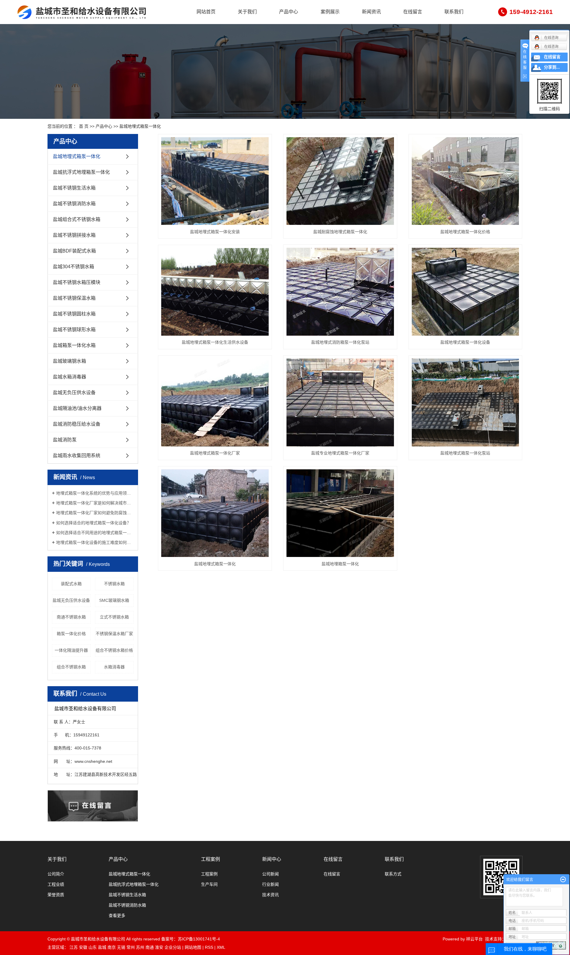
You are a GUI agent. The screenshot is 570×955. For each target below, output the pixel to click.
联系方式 (393, 874)
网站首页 (206, 11)
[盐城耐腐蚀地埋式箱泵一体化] (340, 181)
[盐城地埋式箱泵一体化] (215, 513)
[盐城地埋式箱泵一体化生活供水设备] (215, 292)
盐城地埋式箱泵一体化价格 (465, 231)
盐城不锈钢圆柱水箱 (74, 313)
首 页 (83, 126)
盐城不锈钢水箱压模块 (76, 282)
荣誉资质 (56, 894)
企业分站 (172, 947)
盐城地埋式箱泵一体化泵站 (465, 453)
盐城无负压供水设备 (74, 392)
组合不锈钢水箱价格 (114, 650)
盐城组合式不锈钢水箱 (76, 219)
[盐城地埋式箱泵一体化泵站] (465, 402)
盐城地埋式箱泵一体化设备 (465, 342)
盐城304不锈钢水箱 (73, 266)
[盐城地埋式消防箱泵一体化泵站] (340, 292)
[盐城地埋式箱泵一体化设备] (465, 292)
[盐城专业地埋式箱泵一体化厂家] (340, 402)
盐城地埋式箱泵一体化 (140, 126)
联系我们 (453, 11)
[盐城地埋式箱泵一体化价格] (465, 181)
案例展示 (330, 11)
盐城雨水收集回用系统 (76, 455)
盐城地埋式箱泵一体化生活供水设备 (215, 342)
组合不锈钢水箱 (71, 666)
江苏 (73, 947)
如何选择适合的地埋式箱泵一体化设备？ (93, 522)
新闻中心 (271, 859)
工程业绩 (56, 884)
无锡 (121, 947)
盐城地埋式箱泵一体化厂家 (215, 453)
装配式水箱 (71, 583)
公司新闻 (270, 874)
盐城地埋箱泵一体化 (340, 563)
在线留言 (412, 11)
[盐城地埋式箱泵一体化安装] (215, 181)
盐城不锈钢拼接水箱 (74, 235)
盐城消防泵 (65, 439)
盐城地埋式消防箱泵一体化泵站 (340, 342)
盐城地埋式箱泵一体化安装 (215, 231)
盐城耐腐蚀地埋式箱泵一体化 (340, 231)
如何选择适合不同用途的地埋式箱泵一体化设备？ (95, 532)
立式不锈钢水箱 (114, 617)
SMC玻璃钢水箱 (114, 600)
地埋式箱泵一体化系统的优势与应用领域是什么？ (95, 493)
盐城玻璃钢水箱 (69, 361)
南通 (149, 947)
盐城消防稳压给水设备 (76, 424)
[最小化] (563, 880)
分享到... (552, 67)
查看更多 (117, 915)
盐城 (102, 947)
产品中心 (288, 11)
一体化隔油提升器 (71, 650)
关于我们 (247, 11)
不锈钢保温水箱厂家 (114, 633)
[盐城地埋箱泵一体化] (340, 513)
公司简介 (56, 874)
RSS (209, 947)
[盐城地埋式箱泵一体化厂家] (215, 402)
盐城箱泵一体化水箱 (74, 345)
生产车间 (209, 884)
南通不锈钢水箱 (71, 617)
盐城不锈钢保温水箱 (74, 298)
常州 (130, 947)
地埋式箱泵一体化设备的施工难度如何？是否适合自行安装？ (95, 542)
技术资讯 (270, 894)
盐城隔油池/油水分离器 (77, 408)
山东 (92, 947)
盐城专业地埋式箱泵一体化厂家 (340, 453)
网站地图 (193, 947)
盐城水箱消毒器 (69, 376)
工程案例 (210, 859)
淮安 (159, 947)
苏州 (140, 947)
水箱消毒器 (114, 666)
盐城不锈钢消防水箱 (74, 203)
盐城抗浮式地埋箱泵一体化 (81, 172)
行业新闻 (270, 884)
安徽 (83, 947)
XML (221, 947)
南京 (111, 947)
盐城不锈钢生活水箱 (74, 187)
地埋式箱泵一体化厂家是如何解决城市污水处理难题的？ (95, 503)
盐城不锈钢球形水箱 (74, 329)
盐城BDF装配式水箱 (74, 250)
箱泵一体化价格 (71, 633)
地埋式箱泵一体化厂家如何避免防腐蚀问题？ (95, 512)
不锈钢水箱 (114, 583)
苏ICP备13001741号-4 (199, 939)
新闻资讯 (371, 11)
